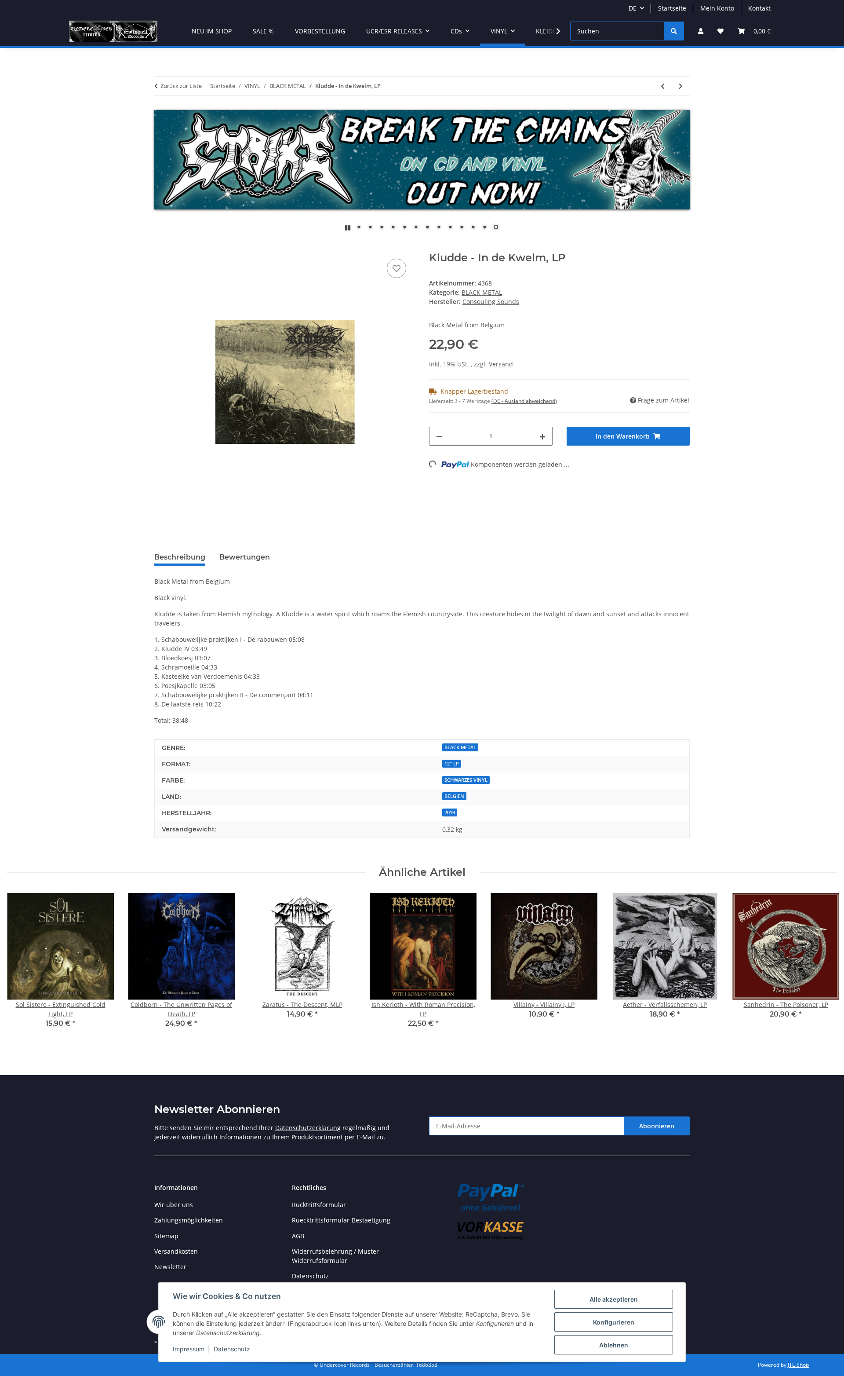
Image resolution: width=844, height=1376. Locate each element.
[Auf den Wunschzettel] (396, 268)
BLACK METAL (482, 292)
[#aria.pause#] (347, 228)
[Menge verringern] (439, 436)
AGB (298, 1236)
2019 (449, 812)
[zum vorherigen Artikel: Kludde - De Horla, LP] (663, 86)
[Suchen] (674, 31)
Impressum (188, 1349)
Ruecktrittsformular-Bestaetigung (341, 1220)
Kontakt (759, 8)
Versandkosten (176, 1251)
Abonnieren (656, 1126)
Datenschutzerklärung (308, 1127)
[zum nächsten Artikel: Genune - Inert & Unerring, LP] (681, 86)
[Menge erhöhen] (542, 436)
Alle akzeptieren (613, 1299)
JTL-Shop (798, 1365)
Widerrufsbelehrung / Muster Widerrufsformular (335, 1256)
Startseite (672, 8)
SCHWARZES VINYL (465, 780)
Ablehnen (613, 1345)
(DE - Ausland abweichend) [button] (524, 401)
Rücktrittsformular (319, 1204)
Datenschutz (232, 1349)
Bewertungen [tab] (244, 557)
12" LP (451, 764)
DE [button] (633, 8)
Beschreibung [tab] (179, 557)
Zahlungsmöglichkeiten (188, 1220)
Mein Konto (717, 8)
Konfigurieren (613, 1322)
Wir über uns (173, 1204)
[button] (700, 31)
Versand (501, 364)
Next (822, 966)
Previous (22, 966)
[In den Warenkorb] (161, 247)
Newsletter (170, 1267)
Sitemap (166, 1236)
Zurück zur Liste (181, 86)
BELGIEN (454, 796)
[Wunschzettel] (720, 31)
